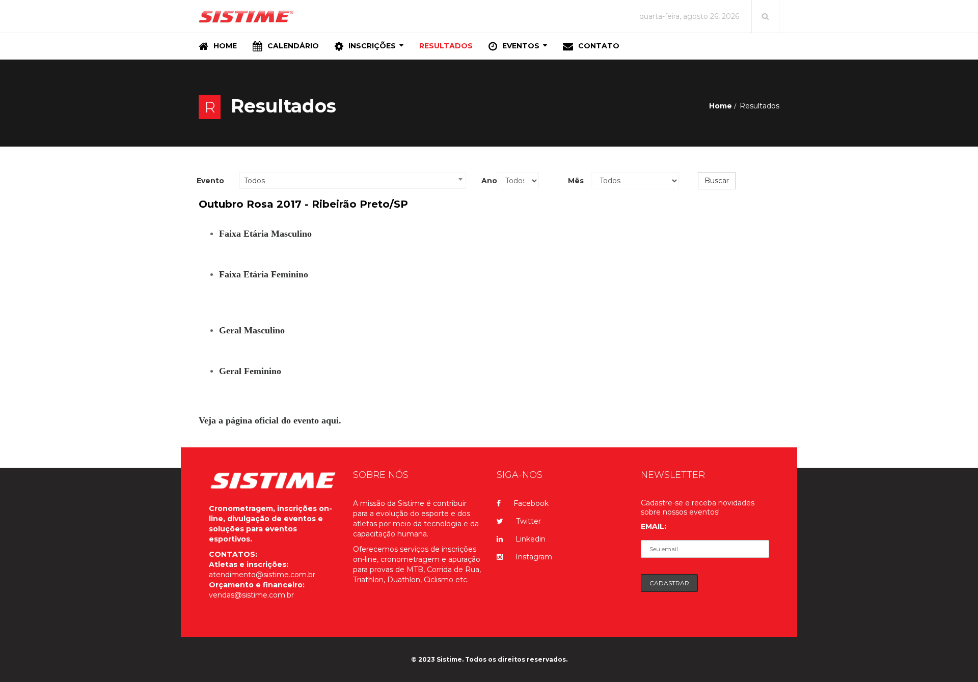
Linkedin (530, 539)
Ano (485, 180)
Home (720, 105)
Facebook (531, 503)
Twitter (528, 521)
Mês (575, 180)
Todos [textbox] (254, 180)
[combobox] (352, 180)
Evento (210, 180)
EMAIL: (653, 526)
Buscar (716, 180)
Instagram (533, 556)
